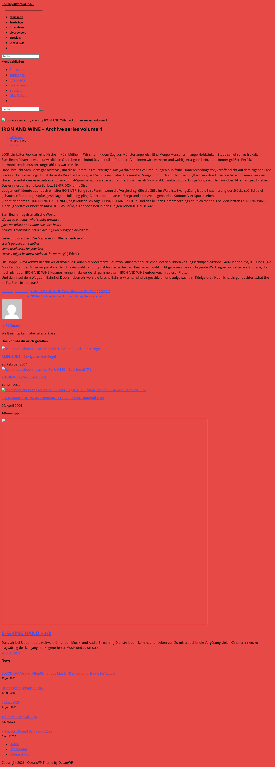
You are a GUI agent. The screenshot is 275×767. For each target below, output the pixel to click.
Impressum (18, 749)
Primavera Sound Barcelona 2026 (27, 731)
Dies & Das (18, 95)
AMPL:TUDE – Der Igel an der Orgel (29, 356)
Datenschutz (19, 754)
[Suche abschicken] (41, 110)
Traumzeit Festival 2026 (19, 717)
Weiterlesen (11, 653)
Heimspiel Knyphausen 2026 (23, 688)
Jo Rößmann (16, 137)
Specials (16, 90)
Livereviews (18, 85)
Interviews (17, 80)
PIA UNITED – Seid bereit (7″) (24, 377)
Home (14, 744)
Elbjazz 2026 (11, 702)
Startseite (17, 69)
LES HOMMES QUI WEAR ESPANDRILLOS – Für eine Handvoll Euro (53, 398)
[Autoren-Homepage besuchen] (12, 318)
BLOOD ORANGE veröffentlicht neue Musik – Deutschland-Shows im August (58, 673)
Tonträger (17, 75)
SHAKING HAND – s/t (26, 633)
